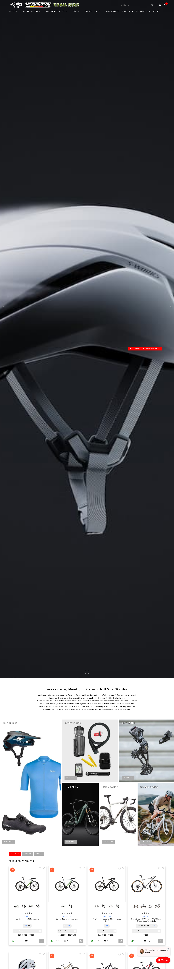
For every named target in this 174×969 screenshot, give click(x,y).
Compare (30, 941)
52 (145, 925)
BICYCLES (13, 11)
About (156, 11)
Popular (27, 853)
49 (155, 925)
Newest (39, 853)
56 (29, 925)
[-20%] (27, 899)
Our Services (112, 11)
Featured (15, 853)
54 (26, 925)
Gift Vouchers (143, 11)
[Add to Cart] (41, 941)
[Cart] (164, 5)
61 (151, 925)
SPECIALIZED (146, 916)
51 (66, 925)
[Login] (160, 5)
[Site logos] (43, 5)
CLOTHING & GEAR (31, 11)
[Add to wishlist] (40, 868)
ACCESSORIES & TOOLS (56, 11)
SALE (97, 11)
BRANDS (88, 11)
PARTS (76, 11)
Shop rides (127, 11)
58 (107, 925)
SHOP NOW (8, 841)
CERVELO (27, 916)
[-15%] (67, 899)
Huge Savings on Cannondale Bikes (145, 348)
